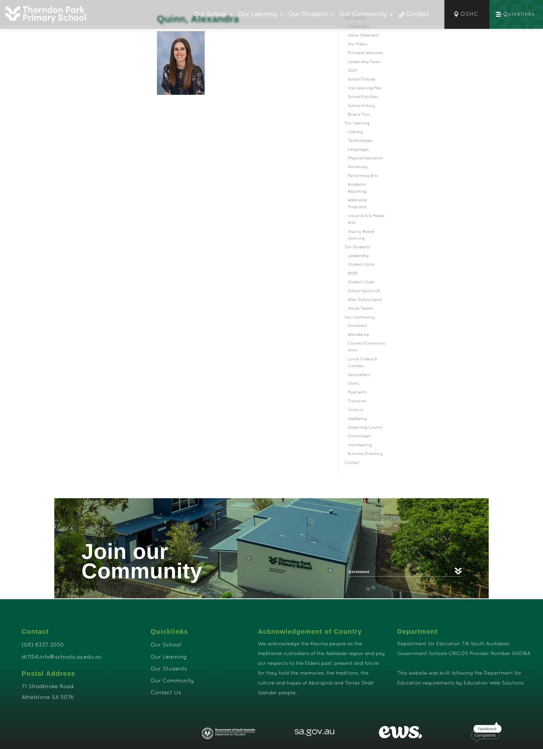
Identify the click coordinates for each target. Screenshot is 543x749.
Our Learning (257, 14)
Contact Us (166, 692)
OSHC (469, 14)
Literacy (355, 132)
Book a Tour (359, 114)
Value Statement (363, 35)
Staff (352, 71)
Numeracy (358, 167)
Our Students (308, 14)
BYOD (353, 273)
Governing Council (365, 427)
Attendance (358, 335)
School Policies (361, 79)
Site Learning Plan (365, 88)
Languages (358, 149)
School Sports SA (364, 291)
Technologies (360, 141)
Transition (357, 401)
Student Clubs (361, 282)
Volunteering (360, 445)
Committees (359, 436)
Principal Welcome (365, 53)
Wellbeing (357, 419)
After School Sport (365, 300)
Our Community (363, 14)
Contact (417, 14)
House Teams (360, 308)
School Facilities (363, 97)
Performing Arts (363, 176)
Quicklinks (519, 14)
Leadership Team (364, 62)
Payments (357, 392)
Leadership (358, 256)
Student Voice (361, 264)
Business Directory (365, 454)
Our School (210, 14)
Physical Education (365, 158)
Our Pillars (357, 44)
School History (361, 106)
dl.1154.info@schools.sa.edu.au (62, 657)
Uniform (356, 410)
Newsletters (359, 375)
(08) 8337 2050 (43, 645)
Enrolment (357, 326)
